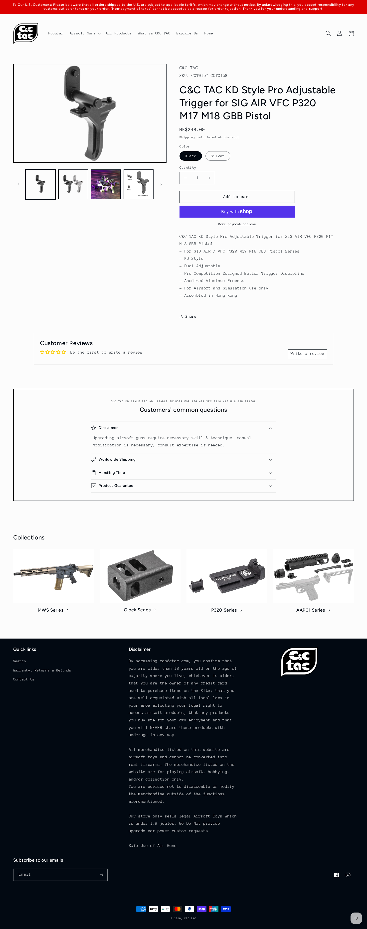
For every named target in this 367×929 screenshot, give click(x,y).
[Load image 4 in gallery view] (139, 184)
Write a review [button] (307, 353)
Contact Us (24, 679)
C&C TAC (190, 918)
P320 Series (224, 610)
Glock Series (137, 610)
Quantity (188, 167)
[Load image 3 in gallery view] (106, 184)
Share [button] (190, 316)
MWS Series (50, 610)
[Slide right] (161, 184)
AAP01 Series (310, 610)
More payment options (237, 224)
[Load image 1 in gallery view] (40, 184)
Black (190, 156)
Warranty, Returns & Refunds (42, 670)
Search (19, 661)
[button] (85, 33)
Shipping (187, 137)
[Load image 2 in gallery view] (73, 184)
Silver (217, 156)
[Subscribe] (101, 875)
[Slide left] (18, 184)
